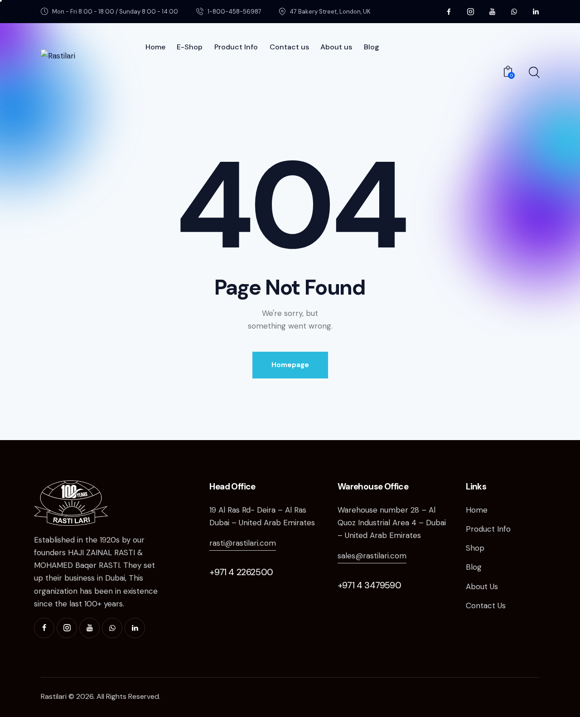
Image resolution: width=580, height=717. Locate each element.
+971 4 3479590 (369, 585)
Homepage (290, 364)
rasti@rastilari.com (242, 543)
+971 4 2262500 (241, 572)
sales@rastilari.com (372, 556)
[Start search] (533, 72)
